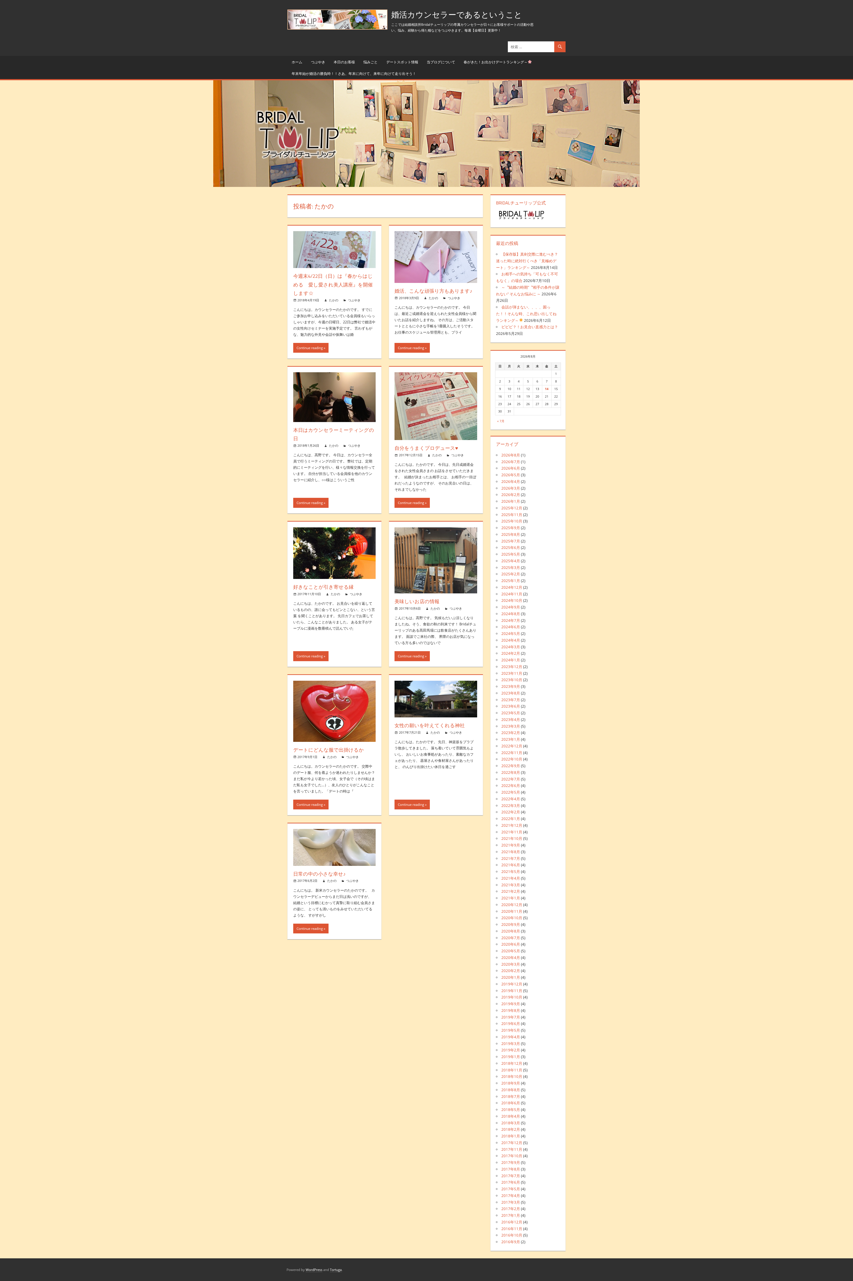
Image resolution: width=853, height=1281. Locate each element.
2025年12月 (511, 507)
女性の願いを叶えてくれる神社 (430, 725)
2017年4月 (510, 1195)
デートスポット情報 (402, 62)
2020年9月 (510, 924)
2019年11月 (511, 990)
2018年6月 (510, 1102)
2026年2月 (510, 494)
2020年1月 (510, 977)
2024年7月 (510, 620)
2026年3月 (510, 488)
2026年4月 (510, 481)
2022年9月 (510, 765)
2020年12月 (511, 904)
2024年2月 (510, 653)
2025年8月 (510, 534)
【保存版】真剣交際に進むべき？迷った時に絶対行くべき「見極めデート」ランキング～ (527, 261)
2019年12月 (511, 984)
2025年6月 (510, 547)
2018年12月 (511, 1063)
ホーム (297, 62)
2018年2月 (510, 1129)
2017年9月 (510, 1162)
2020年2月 (510, 970)
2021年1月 (510, 898)
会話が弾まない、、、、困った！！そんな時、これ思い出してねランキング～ (526, 313)
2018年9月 (510, 1083)
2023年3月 (510, 726)
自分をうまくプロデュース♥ (426, 448)
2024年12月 (511, 587)
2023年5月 (510, 712)
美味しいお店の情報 (417, 601)
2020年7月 (510, 937)
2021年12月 (511, 825)
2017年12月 (511, 1142)
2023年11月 (511, 673)
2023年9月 (510, 686)
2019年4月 (510, 1036)
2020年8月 (510, 931)
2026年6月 (510, 468)
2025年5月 (510, 554)
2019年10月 (511, 997)
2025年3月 (510, 567)
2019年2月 (510, 1050)
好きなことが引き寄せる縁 (323, 587)
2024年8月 (510, 613)
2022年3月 (510, 805)
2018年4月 (510, 1116)
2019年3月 (510, 1043)
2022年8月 (510, 772)
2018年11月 (511, 1070)
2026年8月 (510, 455)
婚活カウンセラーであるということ (456, 14)
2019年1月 (510, 1056)
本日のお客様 (344, 62)
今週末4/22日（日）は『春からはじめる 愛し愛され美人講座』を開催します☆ (333, 284)
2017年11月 (511, 1149)
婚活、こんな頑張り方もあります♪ (433, 291)
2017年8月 (510, 1169)
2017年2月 (510, 1208)
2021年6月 (510, 864)
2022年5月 (510, 792)
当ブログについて (441, 62)
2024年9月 (510, 607)
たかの (333, 300)
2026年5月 (510, 474)
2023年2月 (510, 732)
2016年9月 (510, 1241)
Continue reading (310, 348)
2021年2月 (510, 891)
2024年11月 (511, 593)
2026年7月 (510, 461)
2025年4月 (510, 560)
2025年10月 (511, 521)
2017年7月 (510, 1175)
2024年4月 (510, 640)
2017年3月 (510, 1202)
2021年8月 (510, 851)
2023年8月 (510, 693)
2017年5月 (510, 1188)
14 (546, 389)
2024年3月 (510, 646)
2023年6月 (510, 706)
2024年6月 (510, 626)
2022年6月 (510, 785)
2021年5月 (510, 871)
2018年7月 (510, 1096)
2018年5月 (510, 1109)
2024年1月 (510, 660)
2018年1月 (510, 1136)
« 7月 (500, 421)
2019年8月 (510, 1010)
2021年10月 (511, 838)
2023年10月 (511, 679)
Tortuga (336, 1269)
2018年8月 (510, 1089)
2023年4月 (510, 719)
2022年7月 (510, 779)
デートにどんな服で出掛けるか (328, 750)
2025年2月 (510, 573)
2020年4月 (510, 957)
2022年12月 (511, 746)
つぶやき (318, 62)
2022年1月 (510, 818)
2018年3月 (510, 1122)
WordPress (314, 1269)
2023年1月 (510, 739)
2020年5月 (510, 950)
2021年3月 (510, 884)
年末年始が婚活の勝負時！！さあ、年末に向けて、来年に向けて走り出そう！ (354, 73)
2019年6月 (510, 1023)
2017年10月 (511, 1155)
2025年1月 (510, 580)
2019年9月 (510, 1003)
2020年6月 (510, 944)
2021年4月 (510, 878)
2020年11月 (511, 911)
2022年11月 (511, 752)
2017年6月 (510, 1182)
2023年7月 (510, 699)
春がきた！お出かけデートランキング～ (496, 62)
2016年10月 (511, 1235)
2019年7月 (510, 1017)
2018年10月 (511, 1076)
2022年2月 (510, 812)
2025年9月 (510, 527)
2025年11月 (511, 514)
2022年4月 (510, 798)
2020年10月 (511, 917)
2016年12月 (511, 1222)
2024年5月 (510, 633)
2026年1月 (510, 501)
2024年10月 (511, 600)
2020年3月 (510, 964)
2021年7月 (510, 858)
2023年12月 (511, 666)
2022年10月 (511, 759)
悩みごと (370, 62)
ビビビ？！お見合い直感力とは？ (529, 326)
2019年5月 (510, 1030)
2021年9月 (510, 845)
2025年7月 (510, 541)
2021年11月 (511, 832)
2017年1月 (510, 1215)
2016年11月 (511, 1228)
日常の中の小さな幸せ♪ (319, 874)
